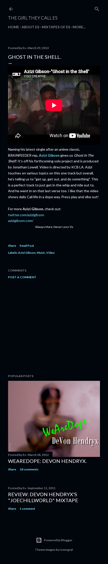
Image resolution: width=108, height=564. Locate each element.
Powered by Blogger (58, 540)
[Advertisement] (54, 327)
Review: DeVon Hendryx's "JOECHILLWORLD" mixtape (43, 497)
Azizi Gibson (49, 155)
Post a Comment (22, 277)
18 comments (29, 469)
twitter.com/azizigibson (26, 215)
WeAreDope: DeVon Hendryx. (47, 461)
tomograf (66, 549)
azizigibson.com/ (20, 220)
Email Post (27, 245)
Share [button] (12, 245)
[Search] (97, 8)
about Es (30, 27)
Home (13, 27)
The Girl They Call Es (33, 18)
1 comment (27, 508)
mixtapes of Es (56, 27)
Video (50, 252)
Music (41, 252)
